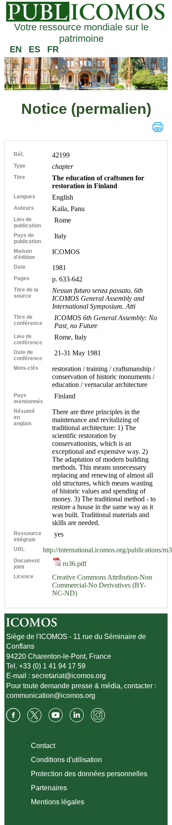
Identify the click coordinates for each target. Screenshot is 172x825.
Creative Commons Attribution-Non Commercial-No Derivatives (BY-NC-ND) (102, 585)
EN (16, 49)
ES (34, 49)
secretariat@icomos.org (69, 675)
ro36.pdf (73, 563)
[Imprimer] (158, 127)
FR (53, 49)
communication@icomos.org (50, 695)
